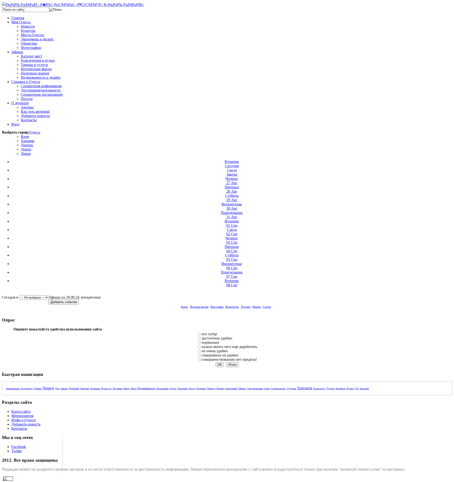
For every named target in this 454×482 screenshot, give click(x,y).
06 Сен (232, 266)
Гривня (37, 388)
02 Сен (231, 232)
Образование (162, 388)
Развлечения (231, 388)
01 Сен (232, 223)
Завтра (232, 172)
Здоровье (74, 388)
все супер (209, 334)
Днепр (26, 149)
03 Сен (231, 240)
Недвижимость (146, 388)
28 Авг (232, 189)
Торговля (304, 388)
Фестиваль (340, 388)
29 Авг (232, 198)
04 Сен (232, 249)
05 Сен (232, 257)
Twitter (16, 451)
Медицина (117, 388)
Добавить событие (64, 302)
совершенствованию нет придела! (229, 359)
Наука (133, 388)
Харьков (27, 141)
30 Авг (232, 206)
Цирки (256, 306)
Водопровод (27, 388)
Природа (211, 388)
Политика (201, 388)
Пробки (220, 388)
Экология (364, 388)
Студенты (291, 388)
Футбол (350, 388)
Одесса (34, 132)
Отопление (182, 388)
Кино (184, 306)
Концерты (232, 306)
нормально (210, 342)
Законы (64, 388)
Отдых (173, 388)
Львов (26, 154)
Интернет (84, 388)
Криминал (95, 388)
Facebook (18, 447)
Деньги (48, 388)
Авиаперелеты (13, 388)
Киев (25, 137)
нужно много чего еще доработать (229, 347)
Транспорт (319, 388)
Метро (126, 388)
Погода (192, 388)
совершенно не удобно (220, 355)
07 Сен (232, 274)
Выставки (216, 306)
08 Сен (232, 283)
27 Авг (231, 181)
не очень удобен (215, 351)
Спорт (267, 306)
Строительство (278, 388)
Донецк (27, 145)
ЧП (356, 388)
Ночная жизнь (199, 306)
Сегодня (232, 164)
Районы (242, 388)
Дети (57, 388)
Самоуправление (255, 388)
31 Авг (232, 215)
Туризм (330, 388)
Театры (245, 306)
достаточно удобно (217, 338)
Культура (106, 388)
